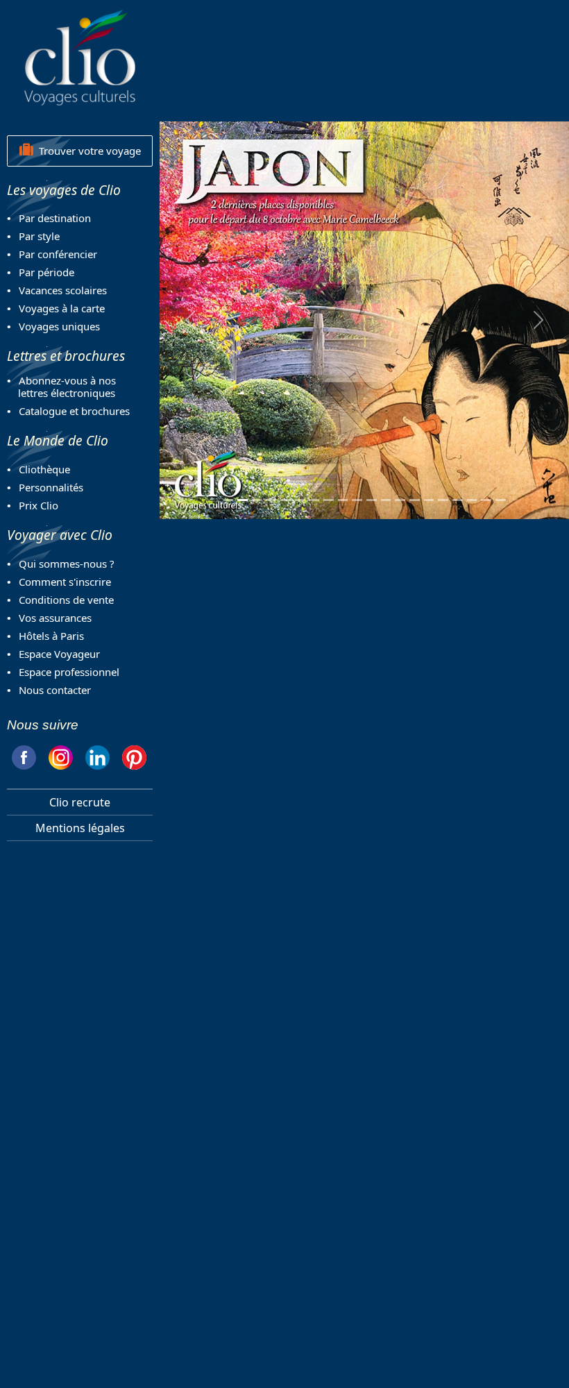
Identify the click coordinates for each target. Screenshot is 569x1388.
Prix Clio (38, 505)
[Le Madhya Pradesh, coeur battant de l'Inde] (486, 500)
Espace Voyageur (59, 654)
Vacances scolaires (63, 290)
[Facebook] (24, 755)
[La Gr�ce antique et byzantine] (443, 500)
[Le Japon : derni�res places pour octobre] (242, 500)
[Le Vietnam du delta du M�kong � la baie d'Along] (457, 500)
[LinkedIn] (97, 755)
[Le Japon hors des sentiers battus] (343, 500)
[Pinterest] (134, 755)
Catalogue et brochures (74, 411)
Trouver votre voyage (87, 151)
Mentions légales (80, 828)
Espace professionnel (69, 672)
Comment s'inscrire (65, 582)
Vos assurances (55, 618)
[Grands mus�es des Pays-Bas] (328, 500)
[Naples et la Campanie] (500, 500)
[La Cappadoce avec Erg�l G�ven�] (400, 500)
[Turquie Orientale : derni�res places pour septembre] (371, 500)
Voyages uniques (59, 326)
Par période (46, 272)
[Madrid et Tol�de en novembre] (300, 500)
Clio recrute (79, 802)
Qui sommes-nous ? (66, 563)
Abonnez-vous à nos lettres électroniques (61, 386)
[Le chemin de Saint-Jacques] (429, 500)
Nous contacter (55, 690)
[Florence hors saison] (314, 500)
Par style (39, 236)
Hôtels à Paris (51, 636)
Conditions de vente (66, 600)
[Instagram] (61, 755)
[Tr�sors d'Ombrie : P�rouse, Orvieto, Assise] (472, 500)
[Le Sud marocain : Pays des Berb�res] (357, 500)
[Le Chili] (257, 500)
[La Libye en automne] (386, 500)
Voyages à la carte (62, 308)
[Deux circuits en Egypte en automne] (285, 500)
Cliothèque (44, 469)
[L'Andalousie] (228, 500)
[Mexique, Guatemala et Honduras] (271, 500)
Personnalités (51, 487)
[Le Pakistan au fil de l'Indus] (414, 500)
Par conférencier (58, 254)
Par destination (55, 218)
